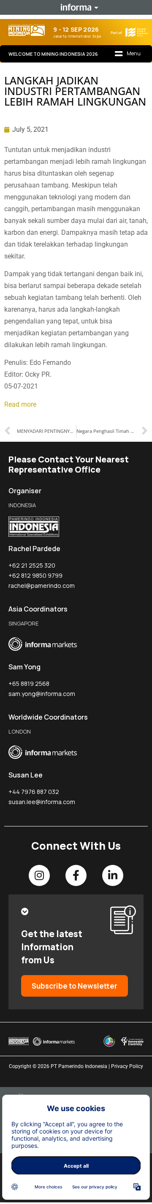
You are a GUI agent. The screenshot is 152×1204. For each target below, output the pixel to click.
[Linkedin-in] (112, 875)
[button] (128, 54)
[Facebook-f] (76, 875)
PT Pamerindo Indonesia (79, 1066)
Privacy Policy (127, 1066)
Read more (20, 404)
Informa (76, 7)
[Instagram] (39, 875)
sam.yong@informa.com (41, 694)
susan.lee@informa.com (41, 802)
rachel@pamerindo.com (41, 586)
